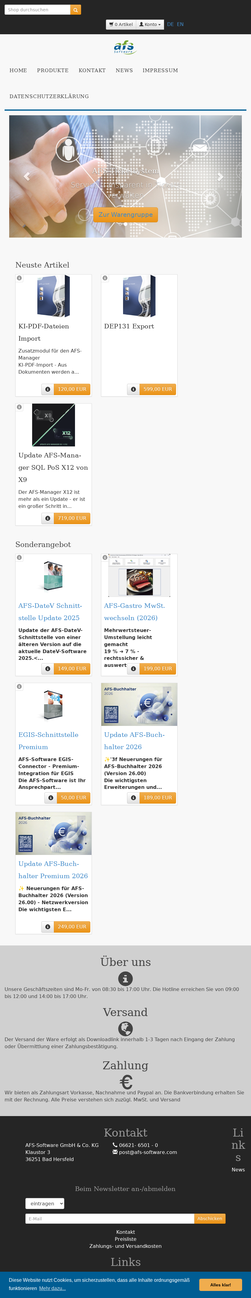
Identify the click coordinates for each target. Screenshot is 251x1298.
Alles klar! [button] (220, 1284)
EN (180, 24)
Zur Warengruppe (126, 214)
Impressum (160, 70)
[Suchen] (75, 10)
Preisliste (126, 1239)
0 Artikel (123, 24)
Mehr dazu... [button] (52, 1288)
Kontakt (92, 70)
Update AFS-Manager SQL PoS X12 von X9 (53, 467)
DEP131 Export (129, 326)
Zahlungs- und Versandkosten (125, 1246)
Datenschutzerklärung (49, 96)
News (124, 70)
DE (170, 24)
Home (18, 70)
